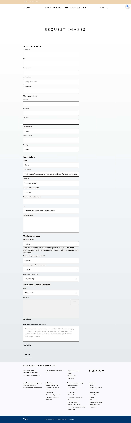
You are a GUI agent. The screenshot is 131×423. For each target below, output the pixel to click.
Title (24, 59)
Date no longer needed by (30, 274)
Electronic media (28, 239)
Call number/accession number (32, 197)
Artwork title (27, 169)
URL (24, 206)
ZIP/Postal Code (28, 135)
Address (25, 99)
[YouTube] (103, 370)
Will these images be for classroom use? (34, 265)
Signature (26, 297)
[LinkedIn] (96, 370)
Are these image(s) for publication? (33, 256)
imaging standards (65, 250)
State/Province (27, 126)
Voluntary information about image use (34, 324)
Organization (27, 68)
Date (24, 288)
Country (25, 145)
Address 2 (26, 108)
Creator (25, 160)
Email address (27, 77)
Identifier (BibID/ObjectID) (31, 187)
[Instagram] (93, 370)
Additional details (28, 215)
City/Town (26, 117)
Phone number (27, 86)
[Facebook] (90, 370)
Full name (26, 49)
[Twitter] (100, 370)
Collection (26, 178)
